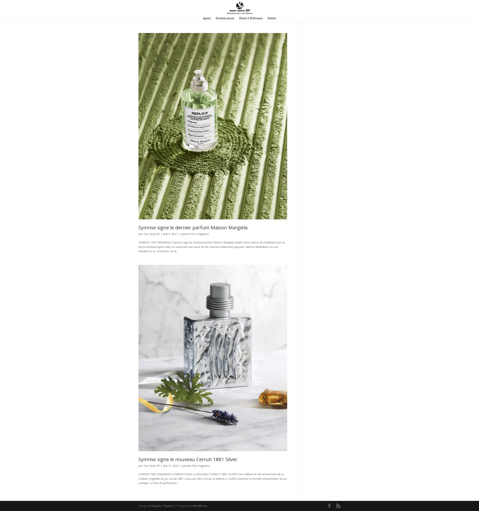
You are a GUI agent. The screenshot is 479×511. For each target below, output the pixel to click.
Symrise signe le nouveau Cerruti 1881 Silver (187, 459)
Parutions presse (225, 18)
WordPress (200, 506)
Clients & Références (251, 18)
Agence (207, 18)
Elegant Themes (162, 506)
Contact (272, 18)
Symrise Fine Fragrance (195, 234)
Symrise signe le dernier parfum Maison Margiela (193, 227)
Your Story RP (151, 234)
